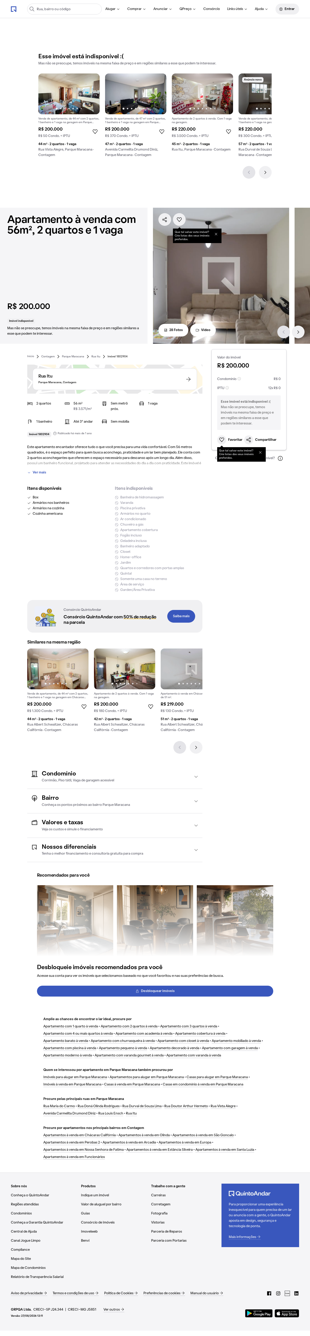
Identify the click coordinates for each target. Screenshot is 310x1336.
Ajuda (259, 9)
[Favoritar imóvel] (179, 219)
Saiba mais (181, 616)
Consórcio (211, 9)
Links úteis (235, 9)
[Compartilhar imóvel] (164, 219)
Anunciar (160, 9)
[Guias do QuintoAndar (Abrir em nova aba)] (287, 1293)
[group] (69, 117)
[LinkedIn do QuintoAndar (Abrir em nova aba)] (296, 1293)
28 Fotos (176, 330)
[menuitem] (113, 9)
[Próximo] (265, 172)
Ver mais (39, 472)
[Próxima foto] (91, 93)
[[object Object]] (216, 234)
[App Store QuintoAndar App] (287, 1313)
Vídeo (205, 330)
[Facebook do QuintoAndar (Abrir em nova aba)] (269, 1293)
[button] (114, 777)
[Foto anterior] (46, 93)
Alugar (110, 9)
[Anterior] (249, 172)
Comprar (134, 9)
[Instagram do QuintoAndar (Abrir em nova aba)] (278, 1293)
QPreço (186, 9)
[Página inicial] (13, 8)
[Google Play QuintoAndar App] (259, 1313)
